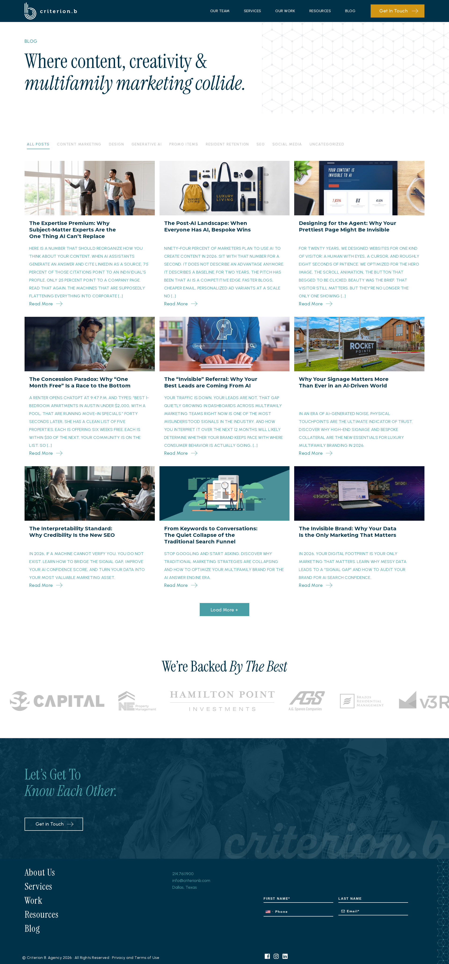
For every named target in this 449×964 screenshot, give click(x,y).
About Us (40, 872)
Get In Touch (393, 11)
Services (252, 11)
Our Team (220, 11)
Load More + (224, 610)
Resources (320, 11)
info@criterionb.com (191, 880)
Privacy (118, 957)
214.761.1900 (183, 873)
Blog (350, 11)
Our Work (285, 11)
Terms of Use (146, 957)
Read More (41, 304)
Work (33, 900)
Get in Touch (50, 824)
